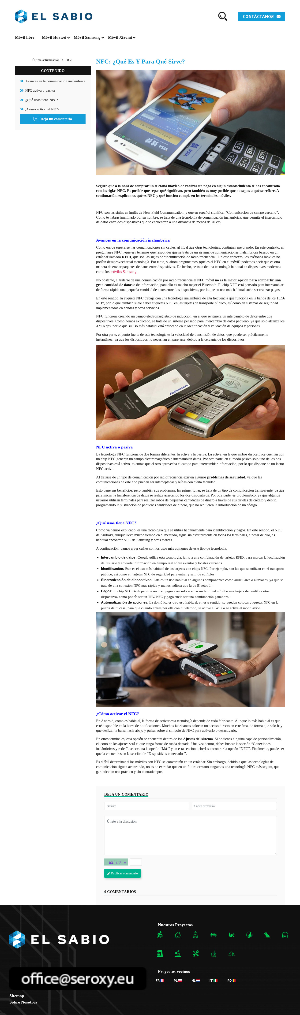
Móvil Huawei (54, 37)
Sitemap (16, 995)
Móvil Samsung (87, 37)
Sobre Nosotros (23, 1002)
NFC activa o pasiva (40, 90)
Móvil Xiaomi (120, 37)
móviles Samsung (123, 272)
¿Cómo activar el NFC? (42, 109)
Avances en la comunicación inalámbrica (55, 81)
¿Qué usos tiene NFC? (41, 100)
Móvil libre (24, 37)
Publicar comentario (124, 873)
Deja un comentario (56, 119)
